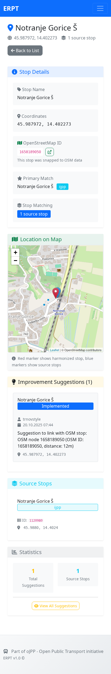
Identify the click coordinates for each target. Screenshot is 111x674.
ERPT (11, 8)
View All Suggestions (58, 605)
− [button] (15, 260)
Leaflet (54, 350)
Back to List (27, 50)
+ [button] (15, 252)
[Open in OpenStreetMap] (49, 152)
